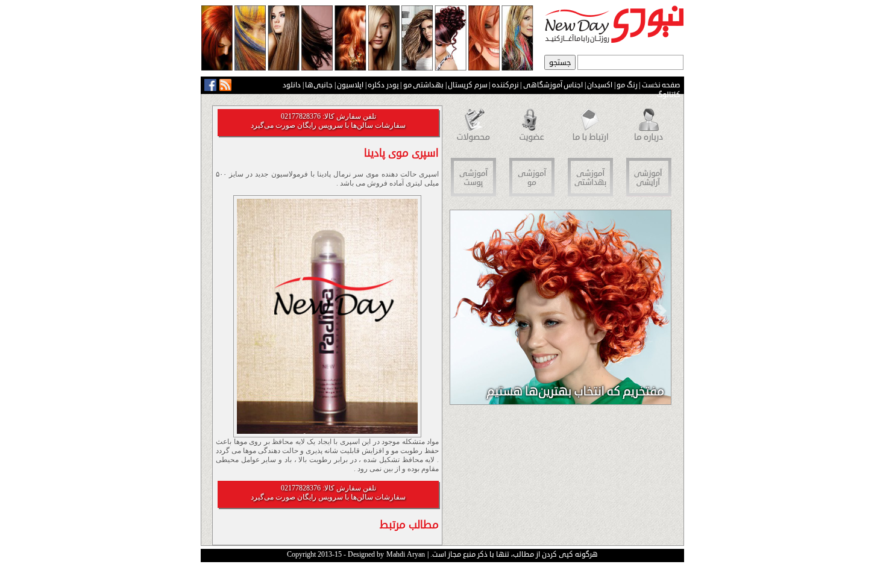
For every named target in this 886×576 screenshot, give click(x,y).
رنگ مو (627, 85)
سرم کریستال (468, 85)
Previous (662, 311)
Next (460, 311)
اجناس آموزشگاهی (553, 85)
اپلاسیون (350, 85)
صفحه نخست (661, 85)
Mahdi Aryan (405, 554)
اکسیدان (599, 85)
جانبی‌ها (319, 85)
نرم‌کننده (505, 85)
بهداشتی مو (423, 85)
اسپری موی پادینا (401, 153)
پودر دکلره (383, 85)
